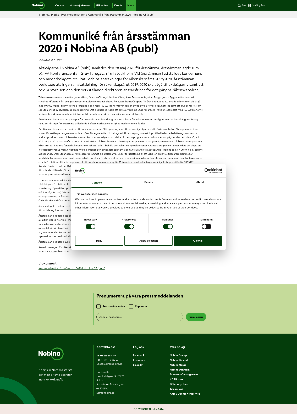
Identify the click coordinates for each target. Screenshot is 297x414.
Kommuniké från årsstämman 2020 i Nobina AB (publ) (71, 268)
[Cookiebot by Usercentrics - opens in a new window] (207, 170)
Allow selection (148, 240)
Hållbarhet (102, 5)
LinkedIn (138, 365)
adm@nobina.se (113, 364)
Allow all (198, 240)
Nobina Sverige (178, 355)
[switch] (129, 226)
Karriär (118, 5)
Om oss (59, 5)
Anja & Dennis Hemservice (185, 393)
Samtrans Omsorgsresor (184, 374)
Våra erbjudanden (80, 5)
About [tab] (200, 182)
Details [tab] (148, 182)
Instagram (139, 360)
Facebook (139, 355)
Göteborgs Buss (179, 384)
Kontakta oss (104, 355)
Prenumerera (196, 317)
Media (131, 5)
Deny (99, 240)
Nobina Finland (179, 360)
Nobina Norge (178, 365)
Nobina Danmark (180, 369)
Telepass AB (176, 389)
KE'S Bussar (176, 379)
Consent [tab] (97, 182)
